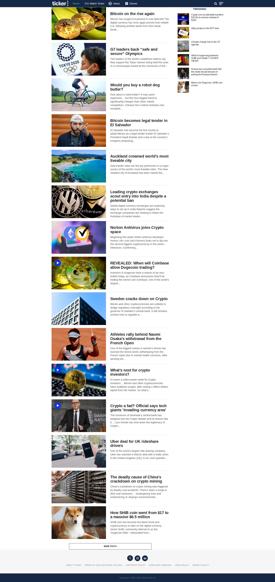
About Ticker (73, 565)
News (116, 3)
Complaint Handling (160, 565)
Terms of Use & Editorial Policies (103, 565)
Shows (133, 3)
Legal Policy (182, 565)
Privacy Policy (200, 565)
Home (76, 3)
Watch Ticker (97, 3)
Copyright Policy (135, 565)
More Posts (110, 546)
